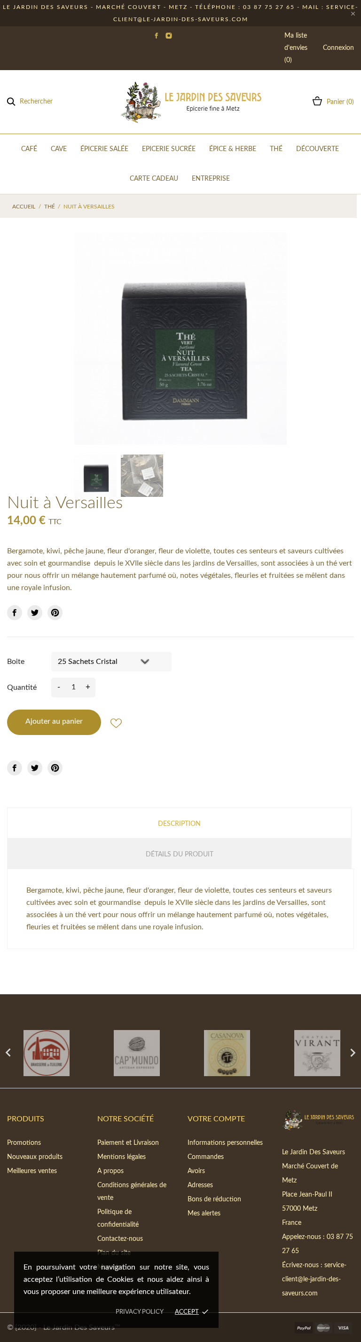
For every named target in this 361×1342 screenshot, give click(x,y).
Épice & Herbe (232, 149)
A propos (110, 1171)
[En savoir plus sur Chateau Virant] (316, 1053)
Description (179, 824)
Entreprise (211, 179)
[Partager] (14, 612)
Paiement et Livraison (128, 1143)
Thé (276, 149)
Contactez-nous (120, 1239)
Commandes (206, 1157)
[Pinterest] (55, 612)
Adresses (200, 1185)
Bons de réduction (214, 1199)
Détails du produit (179, 854)
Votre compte (216, 1119)
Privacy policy (140, 1312)
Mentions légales (121, 1157)
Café (29, 149)
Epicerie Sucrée (169, 149)
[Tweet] (34, 612)
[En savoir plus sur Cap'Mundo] (135, 1053)
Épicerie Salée (104, 149)
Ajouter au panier (54, 721)
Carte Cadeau (154, 179)
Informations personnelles (225, 1143)
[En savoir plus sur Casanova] (225, 1053)
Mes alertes (204, 1213)
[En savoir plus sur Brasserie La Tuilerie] (45, 1053)
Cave (59, 149)
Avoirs (196, 1171)
